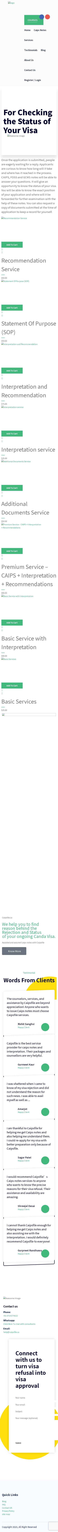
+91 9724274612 (10, 1315)
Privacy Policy (8, 1511)
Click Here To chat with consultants (19, 1324)
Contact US (7, 1507)
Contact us (29, 70)
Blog (43, 50)
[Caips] (28, 2)
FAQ (4, 1504)
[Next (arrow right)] (53, 766)
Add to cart (12, 244)
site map (6, 1514)
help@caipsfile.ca (11, 1332)
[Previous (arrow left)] (4, 766)
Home (27, 30)
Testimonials (30, 50)
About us (29, 60)
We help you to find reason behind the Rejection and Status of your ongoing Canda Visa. (29, 930)
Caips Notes (40, 30)
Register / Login (32, 80)
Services (28, 40)
